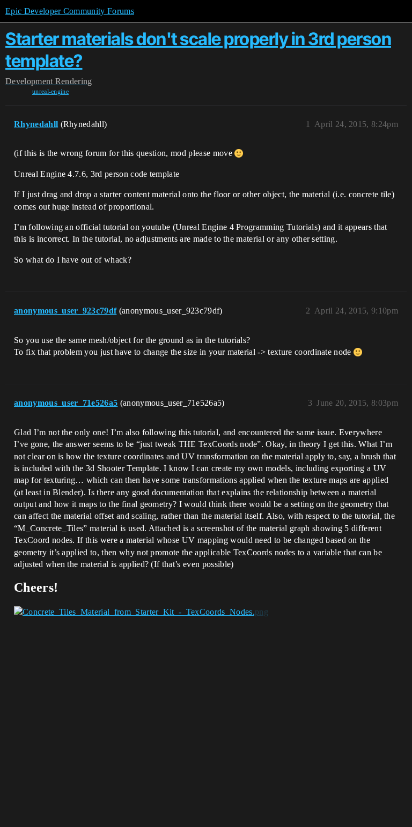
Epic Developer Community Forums (69, 11)
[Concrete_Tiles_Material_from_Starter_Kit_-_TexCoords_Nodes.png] (141, 612)
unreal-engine (50, 91)
